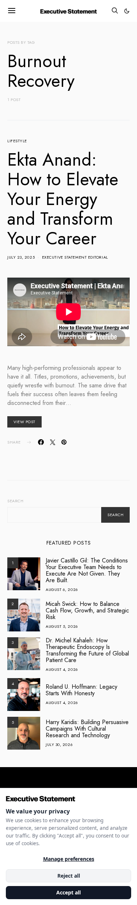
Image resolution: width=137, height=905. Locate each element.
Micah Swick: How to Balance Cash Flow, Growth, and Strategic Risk (87, 610)
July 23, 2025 (21, 257)
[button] (127, 11)
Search (15, 501)
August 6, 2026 (62, 589)
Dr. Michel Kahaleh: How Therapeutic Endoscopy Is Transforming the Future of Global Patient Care (87, 650)
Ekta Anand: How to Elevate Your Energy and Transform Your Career (62, 199)
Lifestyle (17, 141)
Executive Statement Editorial (75, 257)
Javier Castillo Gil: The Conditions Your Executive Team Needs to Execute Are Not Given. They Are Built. (87, 570)
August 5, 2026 (62, 626)
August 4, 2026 (62, 669)
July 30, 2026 (59, 744)
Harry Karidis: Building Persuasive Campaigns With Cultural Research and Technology (87, 728)
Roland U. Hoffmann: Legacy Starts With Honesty (81, 689)
